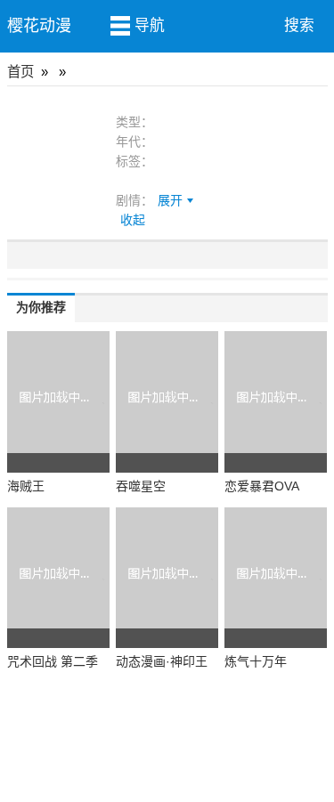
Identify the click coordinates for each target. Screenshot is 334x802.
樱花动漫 (39, 26)
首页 (20, 71)
